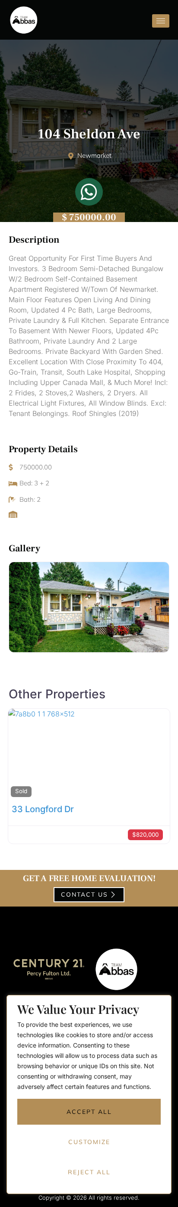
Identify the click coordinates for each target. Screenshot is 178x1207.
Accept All (89, 1112)
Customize (89, 1142)
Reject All (89, 1172)
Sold (21, 791)
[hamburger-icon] (160, 21)
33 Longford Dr (43, 809)
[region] (89, 1101)
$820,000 (145, 834)
